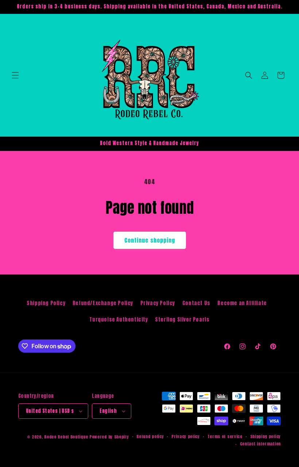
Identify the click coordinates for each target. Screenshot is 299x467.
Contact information (260, 444)
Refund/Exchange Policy (103, 303)
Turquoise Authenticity (118, 319)
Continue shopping (149, 240)
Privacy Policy (157, 303)
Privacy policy (185, 436)
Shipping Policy (46, 303)
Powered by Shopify (109, 437)
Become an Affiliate (242, 303)
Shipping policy (265, 436)
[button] (15, 75)
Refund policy (150, 436)
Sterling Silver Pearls (182, 319)
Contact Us (196, 303)
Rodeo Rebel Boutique (66, 437)
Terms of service (224, 436)
